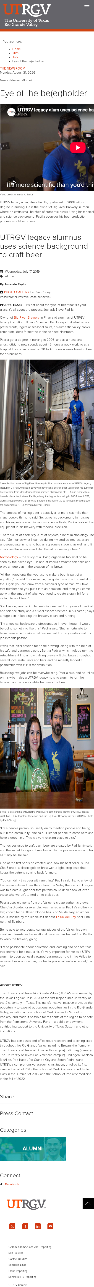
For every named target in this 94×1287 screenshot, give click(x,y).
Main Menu (87, 7)
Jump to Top (88, 1203)
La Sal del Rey (66, 917)
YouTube (50, 1226)
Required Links (17, 1264)
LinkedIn (38, 1226)
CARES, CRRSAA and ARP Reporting (30, 1247)
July (15, 57)
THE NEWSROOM (12, 68)
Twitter (12, 1226)
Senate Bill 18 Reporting (22, 1276)
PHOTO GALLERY (16, 292)
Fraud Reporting (18, 1271)
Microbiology (9, 557)
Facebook (12, 1184)
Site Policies (15, 1252)
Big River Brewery (26, 317)
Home (16, 49)
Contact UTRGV (17, 1259)
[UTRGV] (47, 1214)
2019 (15, 53)
